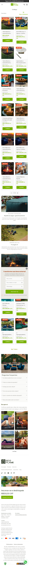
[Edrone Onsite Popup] (14, 283)
